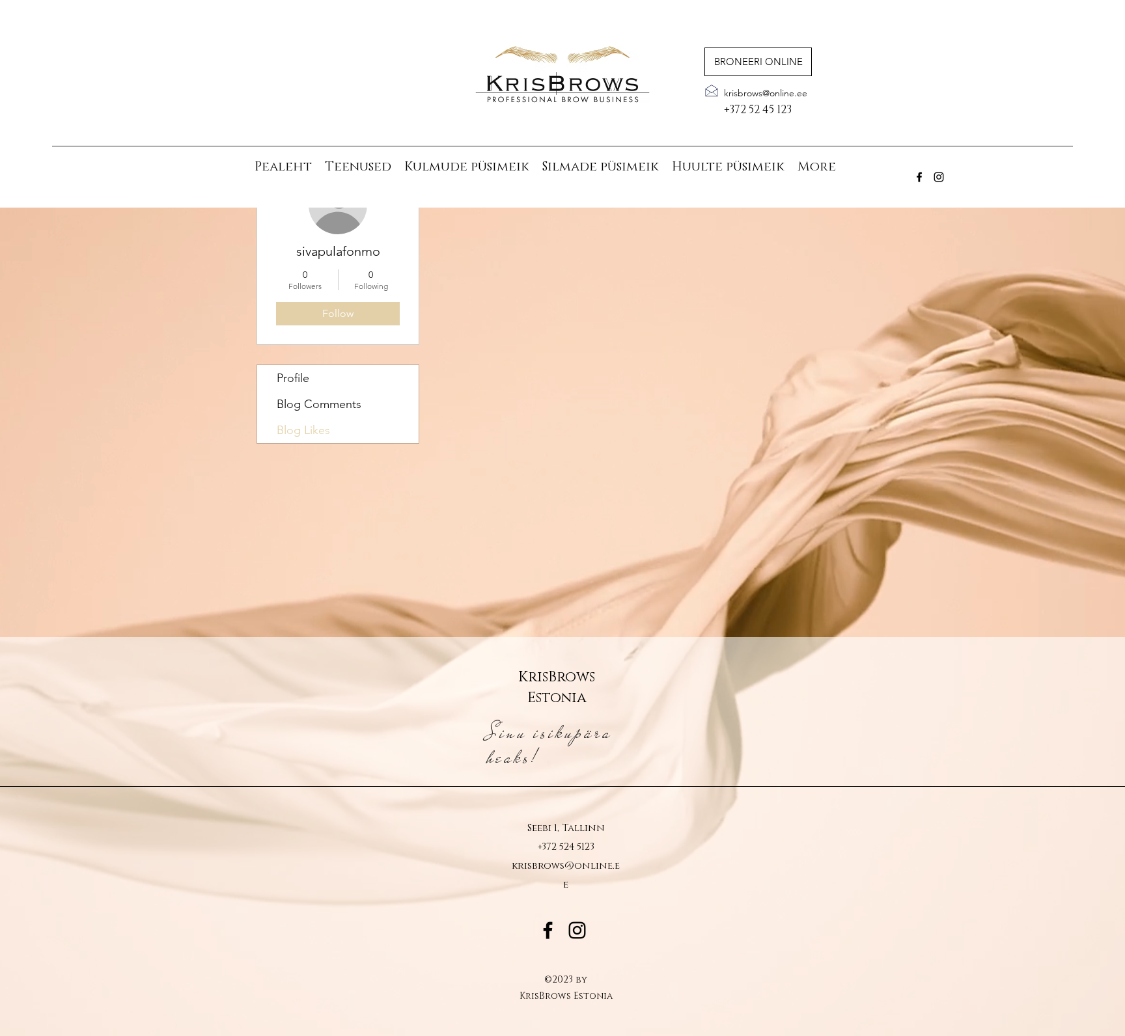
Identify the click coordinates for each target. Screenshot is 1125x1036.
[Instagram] (938, 177)
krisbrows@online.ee (765, 93)
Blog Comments (319, 404)
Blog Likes (303, 430)
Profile (293, 378)
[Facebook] (919, 177)
